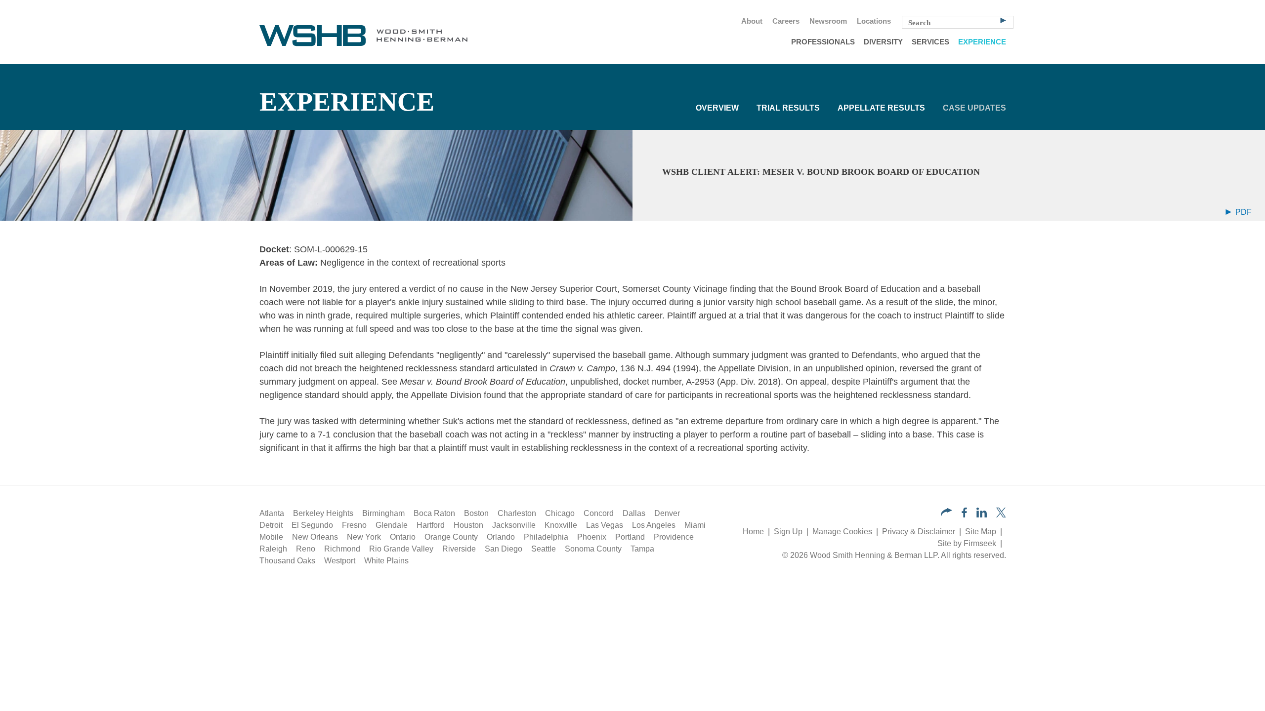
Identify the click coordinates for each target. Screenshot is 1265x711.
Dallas (634, 513)
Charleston (517, 513)
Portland (630, 537)
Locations (874, 21)
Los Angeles (653, 525)
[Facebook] (964, 515)
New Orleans (315, 537)
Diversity (883, 42)
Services (930, 42)
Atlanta (271, 513)
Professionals (823, 42)
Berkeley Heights (323, 513)
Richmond (342, 549)
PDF (1242, 212)
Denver (667, 513)
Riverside (459, 549)
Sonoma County (593, 549)
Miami (695, 525)
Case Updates (974, 108)
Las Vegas (604, 525)
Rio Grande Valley (401, 549)
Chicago (560, 513)
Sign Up (788, 531)
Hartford (431, 525)
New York (364, 537)
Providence (674, 537)
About (751, 21)
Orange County (451, 537)
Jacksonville (514, 525)
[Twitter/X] (1001, 515)
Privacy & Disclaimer (918, 531)
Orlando (501, 537)
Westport (339, 560)
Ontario (403, 537)
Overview (717, 108)
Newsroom (828, 21)
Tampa (642, 549)
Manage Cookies (842, 531)
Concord (599, 513)
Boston (476, 513)
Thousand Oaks (287, 560)
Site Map (980, 531)
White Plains (386, 560)
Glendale (392, 525)
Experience (982, 42)
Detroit (271, 525)
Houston (468, 525)
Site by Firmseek (966, 543)
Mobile (271, 537)
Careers (786, 21)
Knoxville (561, 525)
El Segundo (312, 525)
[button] (946, 513)
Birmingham (383, 513)
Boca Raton (434, 513)
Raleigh (273, 549)
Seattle (543, 549)
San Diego (503, 549)
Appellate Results (881, 108)
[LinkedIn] (981, 515)
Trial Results (788, 108)
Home (753, 531)
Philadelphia (546, 537)
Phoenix (591, 537)
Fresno (354, 525)
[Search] (1003, 20)
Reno (305, 549)
